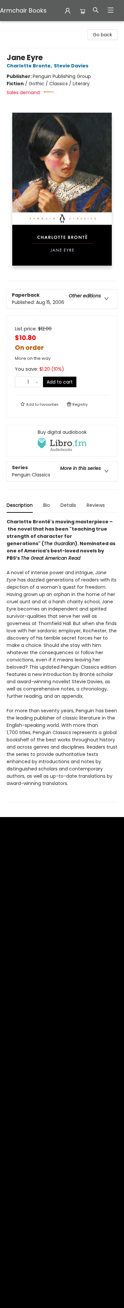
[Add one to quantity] (37, 382)
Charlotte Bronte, (30, 65)
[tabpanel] (62, 660)
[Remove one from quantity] (19, 382)
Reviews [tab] (96, 505)
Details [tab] (68, 505)
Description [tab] (20, 505)
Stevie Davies (71, 65)
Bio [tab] (46, 505)
